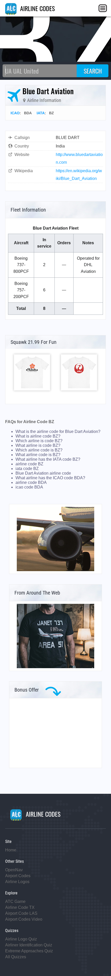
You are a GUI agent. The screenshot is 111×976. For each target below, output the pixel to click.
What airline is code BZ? (37, 445)
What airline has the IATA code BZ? (47, 459)
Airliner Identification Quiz (28, 945)
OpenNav (14, 870)
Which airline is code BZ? (38, 441)
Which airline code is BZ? (38, 450)
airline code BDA (31, 482)
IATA (41, 113)
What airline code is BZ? (37, 454)
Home (10, 850)
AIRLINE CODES (37, 8)
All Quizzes (15, 957)
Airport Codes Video (23, 919)
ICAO (15, 113)
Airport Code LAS (21, 913)
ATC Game (15, 901)
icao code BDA (29, 487)
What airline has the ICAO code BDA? (50, 478)
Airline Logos (17, 881)
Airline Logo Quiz (21, 939)
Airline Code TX (20, 907)
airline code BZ (29, 464)
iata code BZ (27, 468)
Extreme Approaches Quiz (29, 951)
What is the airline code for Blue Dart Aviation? (57, 431)
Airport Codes (17, 876)
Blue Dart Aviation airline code (43, 473)
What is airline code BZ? (37, 436)
